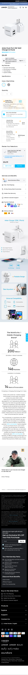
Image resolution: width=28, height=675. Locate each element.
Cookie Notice (21, 660)
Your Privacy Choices (6, 660)
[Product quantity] (7, 94)
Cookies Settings (5, 662)
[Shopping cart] (23, 7)
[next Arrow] (25, 459)
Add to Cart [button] (8, 166)
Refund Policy (12, 659)
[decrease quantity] (3, 94)
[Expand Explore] (26, 610)
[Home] (9, 7)
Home (3, 489)
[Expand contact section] (26, 619)
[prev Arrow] (3, 459)
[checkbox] (3, 544)
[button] (14, 60)
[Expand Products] (26, 606)
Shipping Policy (4, 659)
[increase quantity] (11, 94)
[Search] (20, 7)
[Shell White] (4, 85)
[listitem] (2, 629)
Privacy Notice (8, 546)
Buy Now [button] (19, 166)
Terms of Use (15, 545)
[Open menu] (26, 7)
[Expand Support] (26, 615)
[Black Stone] (9, 85)
